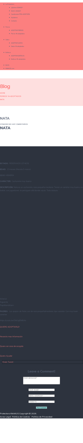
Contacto (14, 21)
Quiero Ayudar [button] (6, 356)
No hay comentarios (18, 124)
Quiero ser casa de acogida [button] (11, 346)
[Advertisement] (41, 427)
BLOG (7, 65)
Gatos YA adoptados (17, 46)
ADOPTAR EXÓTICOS (17, 56)
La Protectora (10, 4)
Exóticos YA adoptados (18, 59)
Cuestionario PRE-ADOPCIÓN (20, 14)
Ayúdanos (14, 17)
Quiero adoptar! (16, 11)
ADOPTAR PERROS (17, 30)
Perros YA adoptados (18, 33)
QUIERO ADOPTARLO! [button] (9, 327)
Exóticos (8, 52)
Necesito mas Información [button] (11, 336)
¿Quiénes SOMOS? (17, 7)
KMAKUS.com (10, 68)
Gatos (7, 39)
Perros (8, 27)
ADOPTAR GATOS (16, 43)
